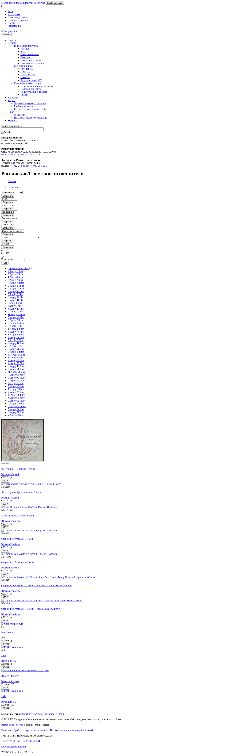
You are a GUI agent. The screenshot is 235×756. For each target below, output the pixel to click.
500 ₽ (5, 688)
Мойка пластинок (24, 106)
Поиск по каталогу (11, 126)
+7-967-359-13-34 (30, 154)
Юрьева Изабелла (10, 521)
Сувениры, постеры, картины (36, 86)
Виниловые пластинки (26, 45)
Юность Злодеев (10, 676)
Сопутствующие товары (33, 91)
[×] (18, 268)
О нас (11, 112)
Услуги (11, 100)
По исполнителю (29, 54)
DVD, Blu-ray (27, 74)
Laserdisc (25, 77)
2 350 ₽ (6, 708)
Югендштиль (8, 661)
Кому (4, 259)
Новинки (13, 97)
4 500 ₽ (6, 667)
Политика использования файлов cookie (72, 730)
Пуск (5, 263)
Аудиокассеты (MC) (31, 80)
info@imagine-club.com (13, 746)
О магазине (20, 114)
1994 (3, 655)
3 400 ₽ (6, 644)
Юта (3, 637)
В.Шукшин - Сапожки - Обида (18, 469)
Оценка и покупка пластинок (30, 103)
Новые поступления (31, 60)
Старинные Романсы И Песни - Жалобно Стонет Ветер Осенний (36, 585)
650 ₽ (5, 481)
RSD (23, 51)
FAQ (10, 11)
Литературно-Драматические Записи (21, 492)
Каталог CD (27, 68)
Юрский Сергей (10, 474)
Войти (11, 23)
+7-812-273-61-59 (10, 154)
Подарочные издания (32, 63)
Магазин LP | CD (23, 2)
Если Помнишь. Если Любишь (18, 515)
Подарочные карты (30, 89)
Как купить (14, 14)
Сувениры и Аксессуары (27, 83)
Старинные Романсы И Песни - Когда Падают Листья (30, 608)
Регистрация (14, 25)
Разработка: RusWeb (12, 724)
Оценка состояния (18, 20)
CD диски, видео (23, 66)
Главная (12, 40)
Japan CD (25, 71)
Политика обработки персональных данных (25, 730)
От (2, 253)
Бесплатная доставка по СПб (30, 109)
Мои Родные (8, 632)
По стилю (25, 57)
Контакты (13, 120)
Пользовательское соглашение (30, 117)
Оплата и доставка (18, 17)
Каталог (6, 34)
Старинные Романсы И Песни (17, 538)
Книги (24, 94)
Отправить (8, 196)
